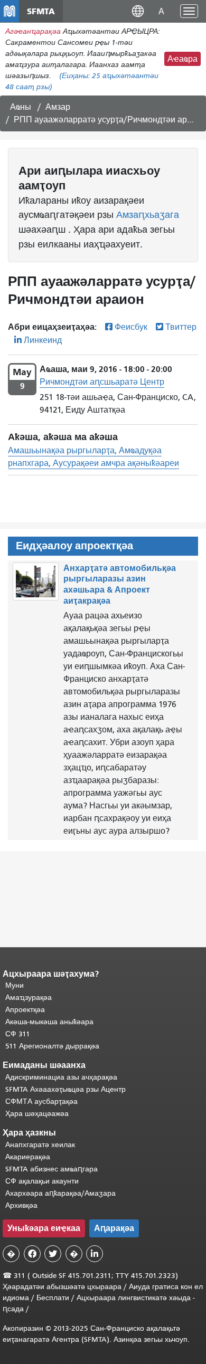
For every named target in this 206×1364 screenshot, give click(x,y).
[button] (138, 11)
